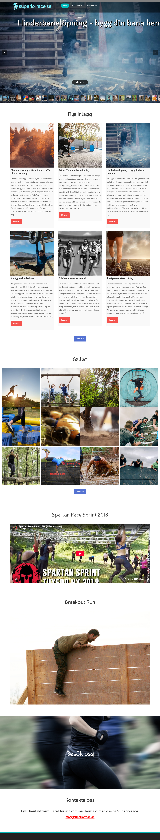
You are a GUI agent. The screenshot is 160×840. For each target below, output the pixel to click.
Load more (80, 338)
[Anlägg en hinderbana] (32, 253)
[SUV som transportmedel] (80, 253)
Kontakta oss (92, 6)
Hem (65, 6)
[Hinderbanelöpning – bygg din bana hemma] (128, 145)
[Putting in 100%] (21, 387)
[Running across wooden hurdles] (21, 466)
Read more (16, 221)
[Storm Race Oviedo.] (60, 466)
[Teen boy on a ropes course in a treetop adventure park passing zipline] (99, 387)
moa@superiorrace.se (80, 817)
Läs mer (80, 82)
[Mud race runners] (99, 426)
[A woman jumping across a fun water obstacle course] (21, 426)
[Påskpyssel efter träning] (128, 253)
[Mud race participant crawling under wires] (99, 466)
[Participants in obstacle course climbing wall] (139, 466)
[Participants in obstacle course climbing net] (139, 426)
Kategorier (76, 6)
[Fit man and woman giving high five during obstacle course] (60, 387)
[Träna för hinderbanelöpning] (80, 145)
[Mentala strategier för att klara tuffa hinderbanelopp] (32, 145)
